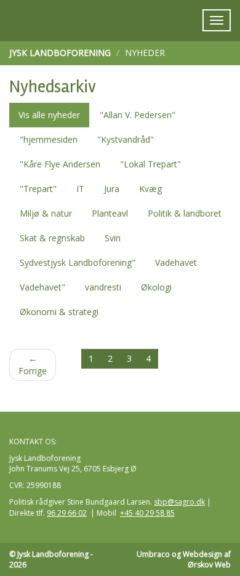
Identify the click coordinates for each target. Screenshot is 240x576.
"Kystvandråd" (125, 139)
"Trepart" (38, 188)
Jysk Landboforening (60, 52)
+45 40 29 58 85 (147, 513)
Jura (111, 188)
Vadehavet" (42, 287)
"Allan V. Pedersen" (137, 115)
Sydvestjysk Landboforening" (77, 262)
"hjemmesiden (49, 139)
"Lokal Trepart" (150, 164)
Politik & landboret (185, 213)
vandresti (103, 287)
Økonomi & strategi (59, 312)
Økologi (156, 287)
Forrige (32, 365)
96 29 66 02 (67, 513)
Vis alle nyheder (49, 115)
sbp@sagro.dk (179, 502)
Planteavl (110, 213)
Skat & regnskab (52, 238)
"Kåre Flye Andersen (60, 164)
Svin (113, 238)
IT (80, 188)
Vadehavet (176, 262)
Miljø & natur (46, 213)
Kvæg (150, 188)
